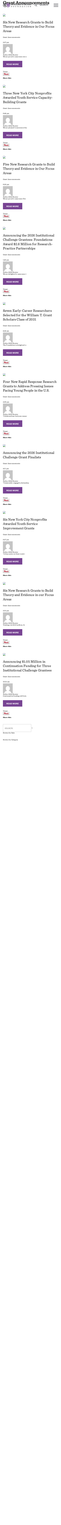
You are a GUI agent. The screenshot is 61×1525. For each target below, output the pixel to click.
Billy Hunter (13, 55)
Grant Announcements (11, 37)
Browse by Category (10, 740)
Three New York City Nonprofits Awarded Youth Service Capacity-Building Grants (28, 97)
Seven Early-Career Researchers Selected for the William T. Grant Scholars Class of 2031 (27, 314)
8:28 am (6, 331)
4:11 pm (6, 468)
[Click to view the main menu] (56, 5)
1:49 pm (6, 260)
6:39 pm (6, 184)
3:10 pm (6, 611)
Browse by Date (9, 733)
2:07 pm (6, 42)
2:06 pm (6, 402)
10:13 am (6, 682)
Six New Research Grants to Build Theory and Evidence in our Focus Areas (28, 594)
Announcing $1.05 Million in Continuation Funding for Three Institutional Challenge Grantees (27, 665)
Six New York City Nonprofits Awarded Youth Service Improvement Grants (25, 523)
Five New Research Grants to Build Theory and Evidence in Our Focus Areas (29, 168)
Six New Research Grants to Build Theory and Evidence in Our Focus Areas (28, 26)
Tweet (5, 72)
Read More (12, 64)
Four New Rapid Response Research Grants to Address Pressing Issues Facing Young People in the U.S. (30, 386)
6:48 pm (6, 113)
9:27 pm (6, 540)
